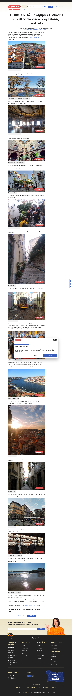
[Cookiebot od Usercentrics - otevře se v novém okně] (52, 340)
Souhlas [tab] (21, 343)
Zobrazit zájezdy (31, 615)
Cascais (40, 29)
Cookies (47, 692)
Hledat (50, 6)
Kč (28, 676)
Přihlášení (60, 6)
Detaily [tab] (36, 343)
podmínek (27, 631)
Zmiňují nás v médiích (36, 684)
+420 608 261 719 (32, 9)
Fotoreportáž (29, 29)
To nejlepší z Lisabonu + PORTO (34, 37)
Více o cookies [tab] (50, 343)
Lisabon (34, 29)
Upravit (35, 355)
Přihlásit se (41, 628)
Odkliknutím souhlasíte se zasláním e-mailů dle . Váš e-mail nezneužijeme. (23, 631)
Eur (32, 676)
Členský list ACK (53, 692)
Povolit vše (50, 355)
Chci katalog (55, 678)
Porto (37, 29)
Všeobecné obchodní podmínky (39, 692)
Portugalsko (44, 29)
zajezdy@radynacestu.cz (12, 678)
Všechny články (21, 615)
